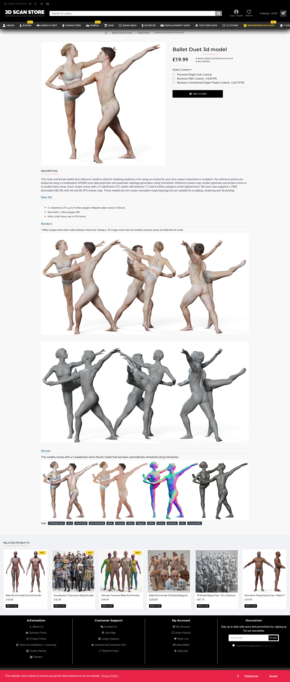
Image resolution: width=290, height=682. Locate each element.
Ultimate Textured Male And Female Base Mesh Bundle (121, 595)
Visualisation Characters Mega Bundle (74, 595)
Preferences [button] (251, 676)
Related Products (16, 542)
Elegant (140, 523)
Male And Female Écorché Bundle (23, 595)
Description (49, 171)
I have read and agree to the (255, 646)
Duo (70, 523)
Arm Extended (97, 523)
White (130, 523)
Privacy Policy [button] (109, 675)
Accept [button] (273, 676)
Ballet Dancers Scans (122, 32)
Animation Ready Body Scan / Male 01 (265, 595)
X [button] (238, 676)
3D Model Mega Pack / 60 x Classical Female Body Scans (217, 595)
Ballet (151, 523)
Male (110, 523)
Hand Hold (81, 523)
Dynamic (172, 523)
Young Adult (195, 523)
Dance (161, 523)
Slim (182, 523)
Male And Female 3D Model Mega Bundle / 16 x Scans (169, 595)
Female (120, 523)
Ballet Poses (144, 32)
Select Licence (181, 69)
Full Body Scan (56, 523)
